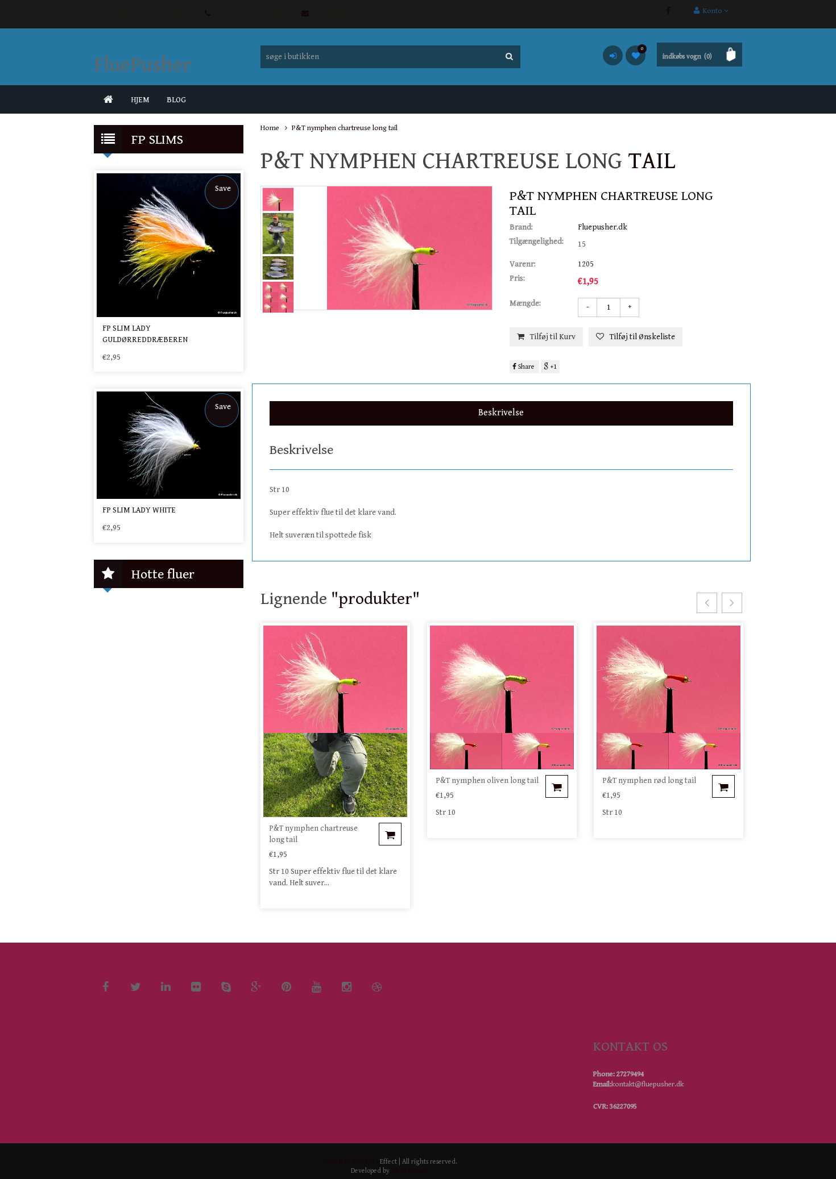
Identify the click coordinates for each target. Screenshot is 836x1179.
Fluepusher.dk (602, 227)
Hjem (140, 100)
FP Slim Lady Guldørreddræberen (145, 334)
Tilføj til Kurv (553, 336)
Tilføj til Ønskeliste (642, 336)
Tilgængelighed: (537, 241)
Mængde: (525, 303)
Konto (712, 11)
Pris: (517, 278)
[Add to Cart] (390, 834)
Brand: (521, 227)
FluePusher (142, 65)
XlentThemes (410, 1170)
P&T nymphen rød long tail (649, 780)
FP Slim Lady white (139, 510)
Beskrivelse (501, 412)
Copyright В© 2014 (350, 1161)
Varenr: (523, 264)
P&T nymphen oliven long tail (487, 780)
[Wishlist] (635, 55)
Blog (176, 100)
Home (269, 128)
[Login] (613, 55)
